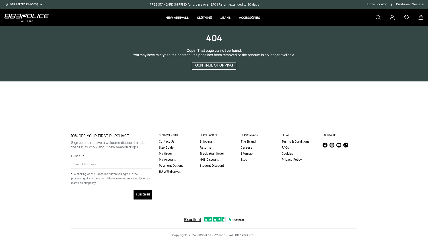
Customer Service (410, 4)
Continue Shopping (214, 65)
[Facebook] (325, 145)
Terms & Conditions (295, 142)
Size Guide (166, 148)
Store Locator (376, 4)
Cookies (287, 154)
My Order (165, 154)
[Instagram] (331, 145)
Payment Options (171, 166)
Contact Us (166, 142)
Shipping (206, 142)
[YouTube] (338, 145)
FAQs (285, 148)
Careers (246, 148)
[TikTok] (345, 145)
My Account (167, 160)
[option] (204, 4)
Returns (205, 148)
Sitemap (247, 154)
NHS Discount (209, 160)
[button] (206, 18)
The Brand (248, 142)
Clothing (204, 18)
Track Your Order (212, 154)
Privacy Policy (292, 160)
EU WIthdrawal (170, 172)
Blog (244, 160)
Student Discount (212, 166)
